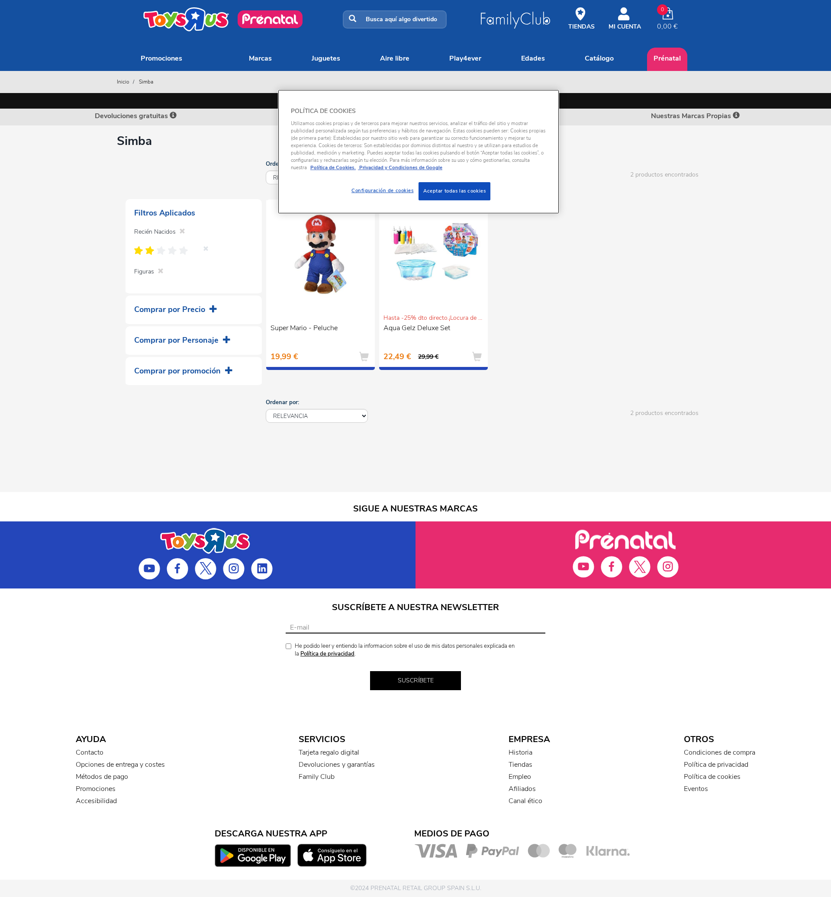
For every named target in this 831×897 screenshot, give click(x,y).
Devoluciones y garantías (337, 764)
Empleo (520, 776)
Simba (146, 81)
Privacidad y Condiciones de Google (400, 167)
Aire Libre (394, 58)
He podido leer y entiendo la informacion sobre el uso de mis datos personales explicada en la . (405, 650)
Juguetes (326, 58)
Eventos (696, 789)
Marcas (260, 58)
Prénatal (667, 58)
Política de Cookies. (333, 167)
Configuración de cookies (382, 190)
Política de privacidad (327, 654)
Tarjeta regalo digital (329, 752)
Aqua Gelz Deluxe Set (416, 328)
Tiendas (520, 764)
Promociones (161, 58)
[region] (418, 152)
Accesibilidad (96, 801)
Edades (533, 58)
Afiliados (522, 789)
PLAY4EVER (465, 58)
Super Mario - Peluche (304, 328)
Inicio (123, 81)
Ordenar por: (282, 402)
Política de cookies (712, 776)
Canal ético (525, 801)
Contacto (89, 752)
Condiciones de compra (719, 752)
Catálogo (599, 58)
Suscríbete (416, 680)
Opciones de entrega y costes (120, 764)
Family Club (317, 776)
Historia (520, 752)
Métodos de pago (102, 776)
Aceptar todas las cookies (454, 190)
